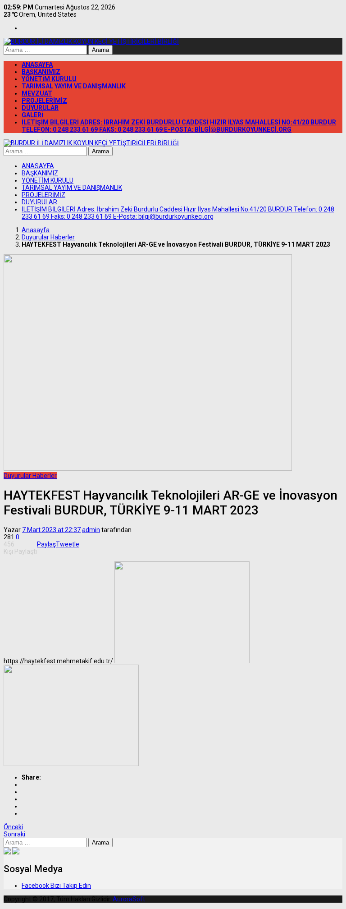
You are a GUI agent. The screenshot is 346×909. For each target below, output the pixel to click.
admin (91, 529)
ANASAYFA (37, 64)
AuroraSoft (129, 899)
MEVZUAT (37, 93)
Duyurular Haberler (48, 237)
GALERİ (32, 115)
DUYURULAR (40, 107)
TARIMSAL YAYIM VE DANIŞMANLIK (74, 86)
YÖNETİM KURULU (49, 79)
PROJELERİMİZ (44, 100)
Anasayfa (36, 230)
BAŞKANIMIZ (41, 71)
